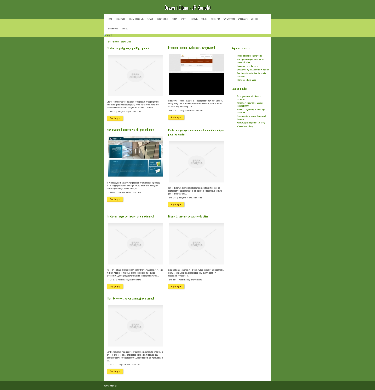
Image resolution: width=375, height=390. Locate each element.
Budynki (116, 41)
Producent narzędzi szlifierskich (249, 55)
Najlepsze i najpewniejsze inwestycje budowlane (251, 111)
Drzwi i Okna (126, 41)
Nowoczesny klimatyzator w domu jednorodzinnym (249, 104)
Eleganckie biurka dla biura (247, 65)
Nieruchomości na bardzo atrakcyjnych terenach (251, 117)
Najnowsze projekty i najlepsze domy (251, 122)
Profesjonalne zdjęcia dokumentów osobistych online (250, 61)
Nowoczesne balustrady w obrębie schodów (130, 129)
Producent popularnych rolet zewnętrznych (191, 47)
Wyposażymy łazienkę (245, 126)
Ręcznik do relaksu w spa (246, 79)
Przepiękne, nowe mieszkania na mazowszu (249, 98)
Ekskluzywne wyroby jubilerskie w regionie (253, 69)
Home (109, 41)
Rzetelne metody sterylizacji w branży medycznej (251, 75)
